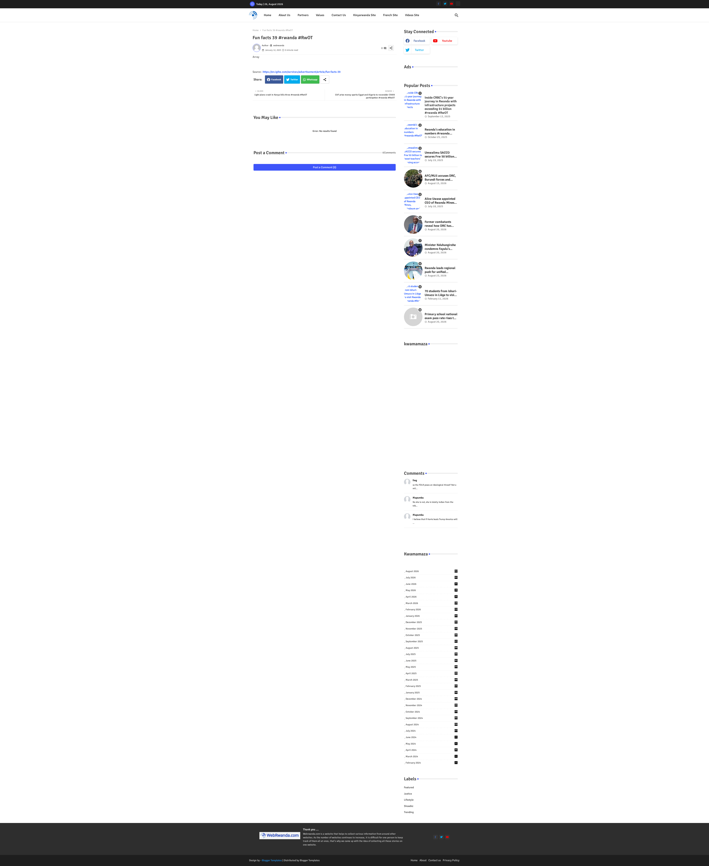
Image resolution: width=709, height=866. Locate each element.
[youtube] (451, 3)
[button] (456, 15)
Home (267, 15)
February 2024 (431, 762)
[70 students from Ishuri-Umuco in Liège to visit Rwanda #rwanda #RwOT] (413, 294)
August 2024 (432, 724)
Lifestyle (409, 799)
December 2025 (432, 622)
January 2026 (432, 616)
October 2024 (432, 711)
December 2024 (432, 698)
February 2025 (432, 686)
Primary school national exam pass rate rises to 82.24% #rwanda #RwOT (441, 316)
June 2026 (431, 584)
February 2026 (432, 609)
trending (409, 812)
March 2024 (431, 756)
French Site (390, 15)
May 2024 (431, 743)
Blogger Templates (272, 860)
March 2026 (432, 603)
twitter (419, 50)
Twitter (294, 79)
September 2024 (432, 718)
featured (409, 787)
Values (320, 15)
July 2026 (432, 577)
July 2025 (432, 654)
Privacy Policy (451, 860)
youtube (447, 41)
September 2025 (432, 641)
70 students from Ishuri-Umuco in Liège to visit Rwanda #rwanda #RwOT (441, 293)
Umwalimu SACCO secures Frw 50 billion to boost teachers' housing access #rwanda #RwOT (439, 154)
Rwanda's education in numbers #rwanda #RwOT (440, 131)
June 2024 (431, 737)
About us (284, 15)
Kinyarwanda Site (364, 15)
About (423, 860)
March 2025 (432, 679)
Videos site (412, 15)
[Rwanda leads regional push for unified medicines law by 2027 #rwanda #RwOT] (413, 270)
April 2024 (431, 750)
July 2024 (432, 730)
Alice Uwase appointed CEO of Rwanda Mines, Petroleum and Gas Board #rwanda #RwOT (441, 201)
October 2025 (432, 635)
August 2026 (432, 571)
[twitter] (445, 3)
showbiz (408, 806)
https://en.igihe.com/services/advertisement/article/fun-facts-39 (301, 71)
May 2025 (432, 666)
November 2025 (432, 628)
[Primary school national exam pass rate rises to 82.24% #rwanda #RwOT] (413, 317)
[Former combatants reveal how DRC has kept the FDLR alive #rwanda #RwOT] (413, 224)
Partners (303, 15)
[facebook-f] (438, 3)
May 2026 (431, 590)
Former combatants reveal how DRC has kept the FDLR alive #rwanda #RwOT (438, 224)
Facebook (276, 79)
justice (408, 793)
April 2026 (431, 596)
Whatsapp (312, 79)
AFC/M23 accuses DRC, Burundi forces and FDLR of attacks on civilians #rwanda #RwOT (440, 178)
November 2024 (432, 705)
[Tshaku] (458, 3)
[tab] (267, 15)
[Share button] (324, 79)
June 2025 (432, 660)
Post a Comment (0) (324, 167)
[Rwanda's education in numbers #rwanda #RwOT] (413, 132)
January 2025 (432, 692)
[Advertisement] (431, 404)
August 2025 (432, 647)
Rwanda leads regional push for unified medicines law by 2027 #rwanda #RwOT (440, 270)
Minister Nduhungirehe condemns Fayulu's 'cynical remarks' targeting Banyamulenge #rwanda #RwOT (440, 247)
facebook (419, 41)
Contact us (339, 15)
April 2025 (432, 673)
